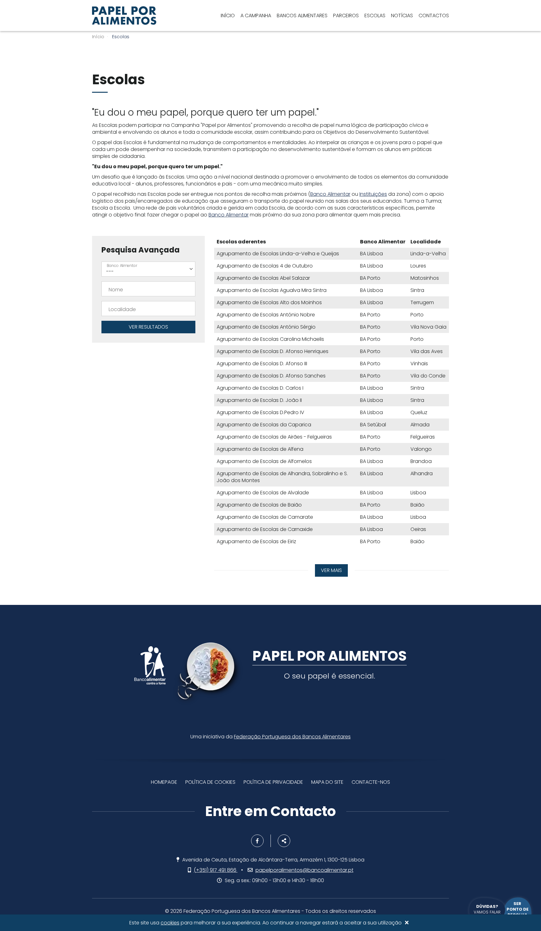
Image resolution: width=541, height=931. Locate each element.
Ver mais (331, 570)
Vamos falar (487, 909)
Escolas (374, 15)
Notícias (402, 15)
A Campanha (255, 15)
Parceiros (346, 15)
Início (228, 15)
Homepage (164, 782)
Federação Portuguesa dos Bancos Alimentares (292, 736)
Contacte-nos (371, 782)
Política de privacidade (273, 782)
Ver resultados (148, 326)
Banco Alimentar (330, 194)
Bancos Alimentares (302, 15)
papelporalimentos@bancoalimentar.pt (304, 870)
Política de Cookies (210, 782)
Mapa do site (327, 782)
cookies (170, 922)
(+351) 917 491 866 (216, 870)
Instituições (373, 194)
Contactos (434, 15)
